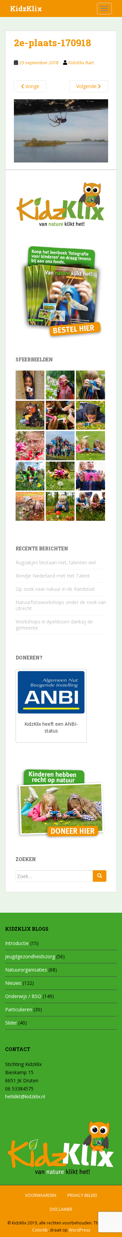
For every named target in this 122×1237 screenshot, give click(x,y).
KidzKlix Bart (81, 62)
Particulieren (18, 1009)
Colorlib (40, 1230)
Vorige (31, 86)
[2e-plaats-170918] (61, 130)
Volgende (87, 86)
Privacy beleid (82, 1195)
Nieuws (13, 983)
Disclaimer (61, 1209)
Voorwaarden (40, 1195)
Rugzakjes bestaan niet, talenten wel (56, 562)
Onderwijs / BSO (23, 996)
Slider (11, 1022)
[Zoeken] (99, 876)
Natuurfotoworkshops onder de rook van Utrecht (61, 605)
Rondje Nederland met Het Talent (53, 575)
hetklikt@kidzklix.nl (25, 1096)
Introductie (17, 943)
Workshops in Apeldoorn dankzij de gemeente (54, 624)
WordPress (79, 1230)
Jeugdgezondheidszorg (30, 956)
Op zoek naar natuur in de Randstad (55, 589)
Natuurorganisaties (26, 969)
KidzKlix (26, 8)
